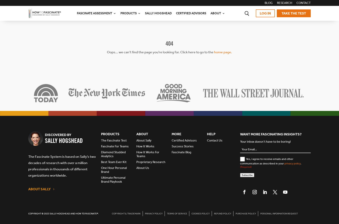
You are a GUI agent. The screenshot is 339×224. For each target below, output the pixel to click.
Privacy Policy (154, 213)
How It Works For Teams (147, 154)
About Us (142, 168)
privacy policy (292, 163)
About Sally (39, 189)
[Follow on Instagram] (254, 192)
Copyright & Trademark (126, 213)
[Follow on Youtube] (285, 192)
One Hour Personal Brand (114, 170)
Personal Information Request (279, 213)
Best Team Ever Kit (114, 162)
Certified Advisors (191, 13)
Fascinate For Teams (115, 146)
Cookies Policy (200, 213)
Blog (269, 3)
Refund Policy (222, 213)
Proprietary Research (150, 162)
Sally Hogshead (158, 13)
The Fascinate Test (114, 140)
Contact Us (214, 140)
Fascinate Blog (181, 152)
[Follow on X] (275, 192)
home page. (223, 52)
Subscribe (247, 175)
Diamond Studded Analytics (113, 154)
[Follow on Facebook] (244, 192)
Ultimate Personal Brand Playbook (113, 179)
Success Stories (183, 146)
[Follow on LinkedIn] (265, 192)
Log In (265, 13)
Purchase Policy (246, 213)
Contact (303, 3)
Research (284, 3)
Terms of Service (177, 213)
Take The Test (294, 13)
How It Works (145, 146)
